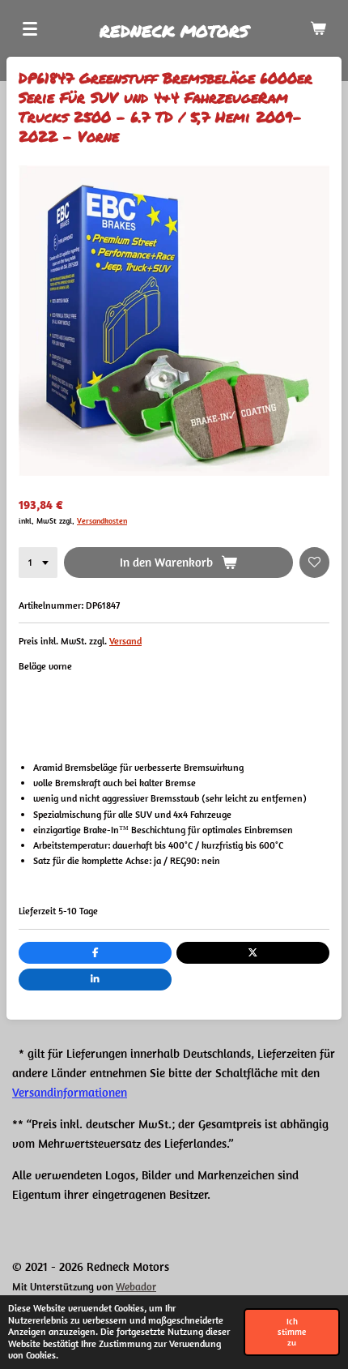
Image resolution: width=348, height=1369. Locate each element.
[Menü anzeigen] (30, 28)
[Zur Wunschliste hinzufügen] (314, 562)
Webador (136, 1287)
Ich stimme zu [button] (292, 1332)
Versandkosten (102, 521)
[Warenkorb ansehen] (318, 28)
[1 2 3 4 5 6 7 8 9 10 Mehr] (38, 562)
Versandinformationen (69, 1092)
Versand (125, 641)
